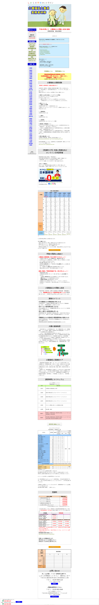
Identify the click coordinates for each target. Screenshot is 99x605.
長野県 (30, 99)
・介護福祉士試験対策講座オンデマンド (45, 47)
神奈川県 (31, 89)
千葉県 (30, 86)
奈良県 (30, 114)
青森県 (30, 70)
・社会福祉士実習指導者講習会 (44, 52)
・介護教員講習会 (42, 54)
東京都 (30, 88)
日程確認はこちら (48, 71)
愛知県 (30, 104)
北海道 (30, 68)
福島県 (30, 78)
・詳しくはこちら (42, 40)
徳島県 (30, 127)
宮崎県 (30, 141)
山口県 (30, 124)
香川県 (30, 128)
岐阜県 (30, 101)
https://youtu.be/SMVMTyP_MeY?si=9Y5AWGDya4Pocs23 (51, 138)
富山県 (30, 93)
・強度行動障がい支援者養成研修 (44, 53)
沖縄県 (30, 145)
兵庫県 (30, 113)
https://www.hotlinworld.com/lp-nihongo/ (54, 182)
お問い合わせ (54, 596)
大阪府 (30, 111)
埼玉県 (30, 85)
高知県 (30, 131)
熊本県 (30, 138)
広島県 (30, 123)
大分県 (30, 140)
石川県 (30, 95)
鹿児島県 (31, 143)
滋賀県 (30, 108)
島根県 (30, 120)
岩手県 (30, 71)
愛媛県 (30, 130)
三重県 (30, 106)
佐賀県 (30, 135)
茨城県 (30, 80)
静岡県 (30, 103)
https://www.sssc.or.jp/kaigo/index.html (46, 144)
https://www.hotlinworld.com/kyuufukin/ (46, 534)
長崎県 (30, 137)
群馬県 (30, 83)
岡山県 (30, 121)
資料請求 (54, 583)
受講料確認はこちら (60, 71)
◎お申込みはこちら (54, 250)
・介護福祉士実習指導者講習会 (44, 51)
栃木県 (30, 81)
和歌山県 (31, 116)
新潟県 (30, 92)
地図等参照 (46, 234)
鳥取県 (30, 118)
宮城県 (30, 73)
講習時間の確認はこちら (54, 424)
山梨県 (30, 98)
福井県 (30, 96)
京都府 (30, 110)
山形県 (30, 76)
